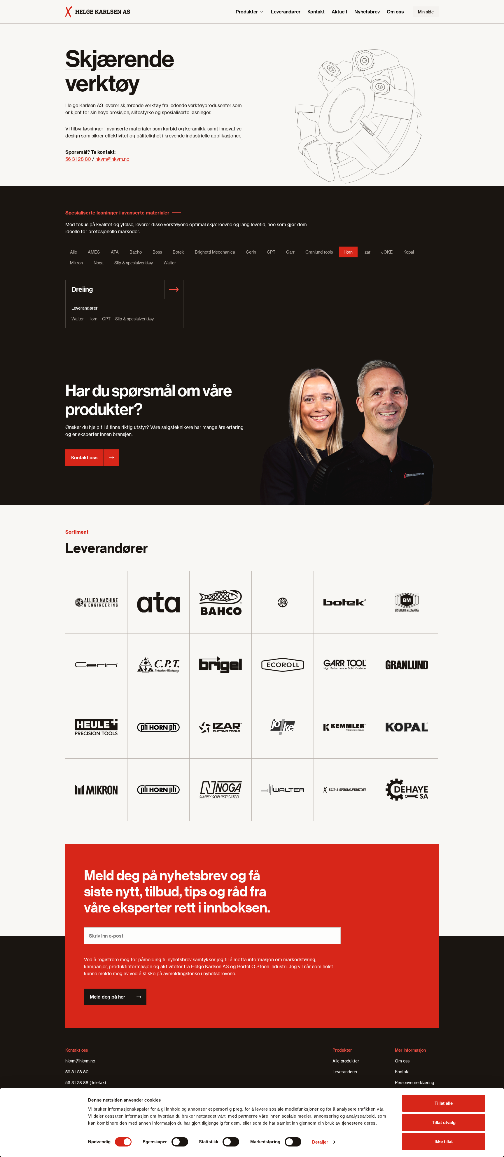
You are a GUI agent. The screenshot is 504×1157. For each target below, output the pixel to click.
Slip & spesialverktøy (134, 318)
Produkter (247, 11)
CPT (106, 318)
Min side (426, 11)
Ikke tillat (444, 1141)
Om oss (395, 11)
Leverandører (285, 11)
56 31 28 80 (78, 159)
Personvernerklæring (414, 1082)
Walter (77, 318)
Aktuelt (339, 11)
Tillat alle (444, 1103)
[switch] (180, 1141)
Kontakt (316, 11)
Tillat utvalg (444, 1122)
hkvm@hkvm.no (112, 159)
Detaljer (320, 1141)
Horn (92, 318)
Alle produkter (345, 1060)
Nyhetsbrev (367, 11)
